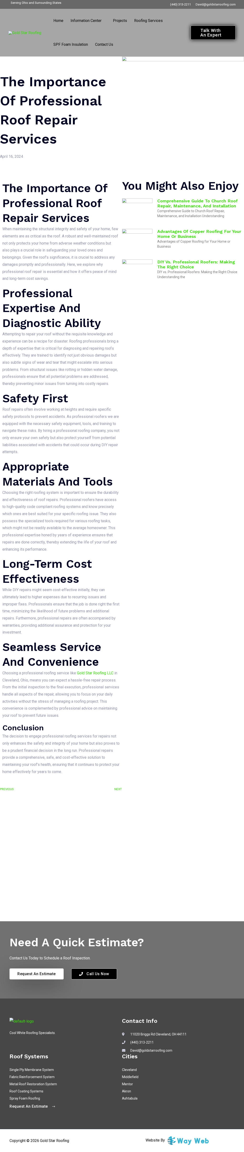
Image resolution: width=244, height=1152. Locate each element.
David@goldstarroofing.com (216, 4)
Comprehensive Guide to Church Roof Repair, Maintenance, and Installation (197, 203)
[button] (104, 20)
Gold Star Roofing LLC (95, 673)
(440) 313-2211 (180, 4)
